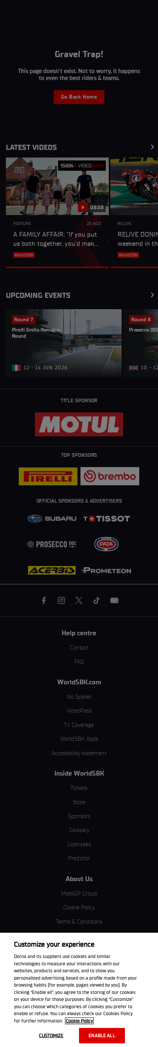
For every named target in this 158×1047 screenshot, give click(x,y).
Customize (51, 1035)
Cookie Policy (79, 1021)
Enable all (102, 1035)
